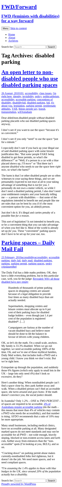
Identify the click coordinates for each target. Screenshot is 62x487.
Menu (5, 28)
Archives (13, 40)
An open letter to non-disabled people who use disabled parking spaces (29, 78)
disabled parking (36, 102)
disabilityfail (19, 102)
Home (11, 34)
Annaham (26, 111)
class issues (45, 93)
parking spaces (36, 263)
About (11, 37)
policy (38, 96)
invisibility (28, 96)
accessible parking (25, 99)
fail (48, 102)
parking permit (34, 105)
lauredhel (12, 266)
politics (47, 96)
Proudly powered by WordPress (18, 484)
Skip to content (18, 28)
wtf (19, 111)
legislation (19, 105)
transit (42, 108)
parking (5, 263)
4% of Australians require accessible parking (25, 405)
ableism (55, 96)
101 (21, 93)
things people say (28, 108)
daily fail (15, 260)
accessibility (31, 93)
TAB (14, 108)
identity (17, 96)
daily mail (27, 260)
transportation (8, 111)
